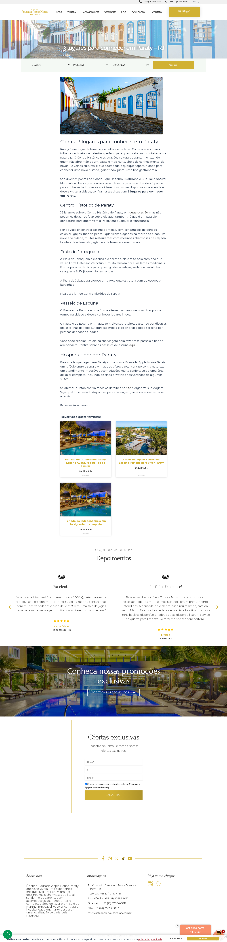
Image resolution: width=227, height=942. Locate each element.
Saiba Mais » (85, 471)
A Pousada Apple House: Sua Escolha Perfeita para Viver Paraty (141, 461)
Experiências (110, 12)
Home (59, 12)
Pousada (71, 12)
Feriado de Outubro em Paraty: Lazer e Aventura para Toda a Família (85, 463)
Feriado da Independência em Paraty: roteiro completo (85, 523)
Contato (157, 12)
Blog (123, 12)
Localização (138, 12)
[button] (10, 607)
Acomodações (91, 12)
